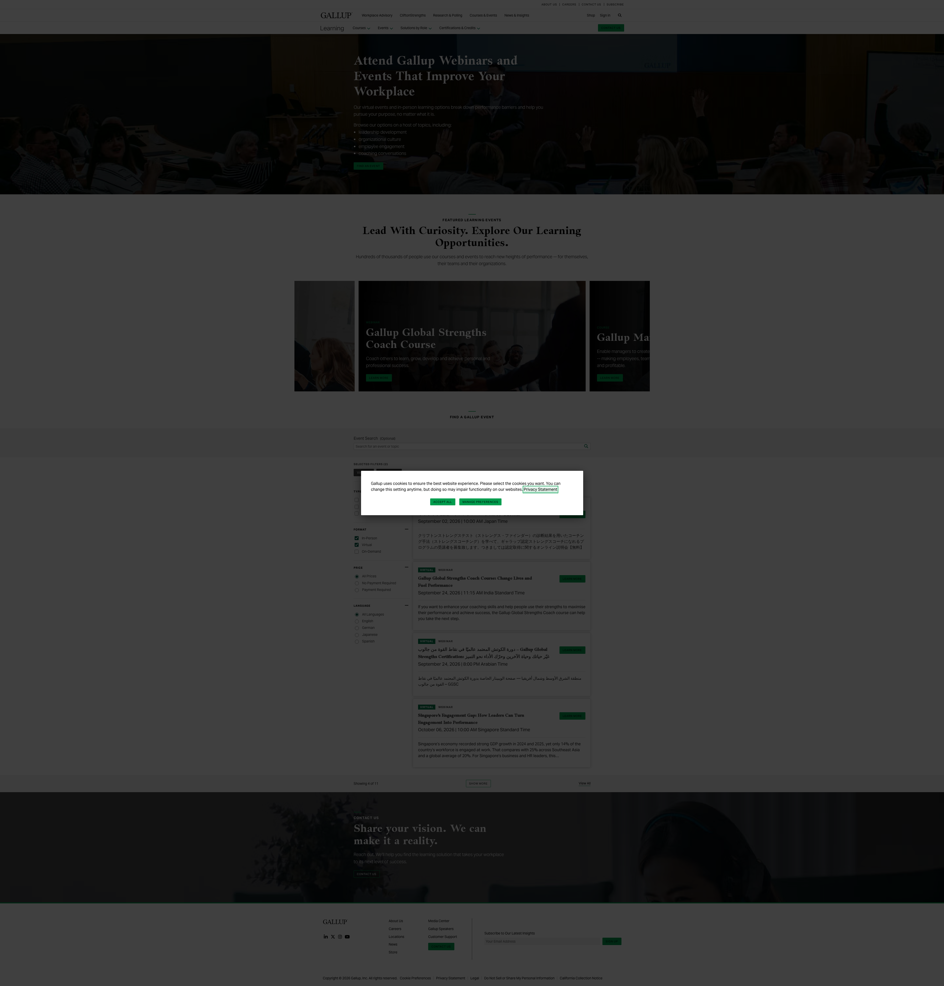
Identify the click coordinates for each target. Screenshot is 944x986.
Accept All (442, 502)
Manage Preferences (480, 502)
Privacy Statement (540, 489)
